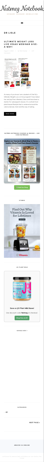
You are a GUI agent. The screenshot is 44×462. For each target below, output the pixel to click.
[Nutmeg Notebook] (22, 15)
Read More (10, 114)
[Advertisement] (22, 366)
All (7, 412)
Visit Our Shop (23, 187)
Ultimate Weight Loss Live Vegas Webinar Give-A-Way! (21, 44)
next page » (34, 422)
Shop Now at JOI (22, 318)
